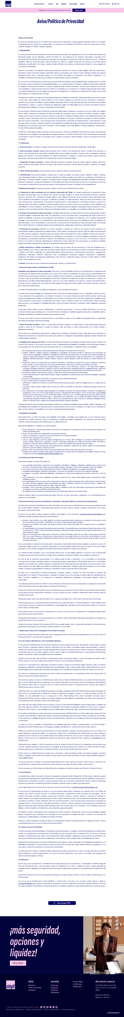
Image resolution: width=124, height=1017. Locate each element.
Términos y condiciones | (15, 1009)
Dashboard (55, 992)
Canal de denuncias (68, 1009)
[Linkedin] (56, 1007)
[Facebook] (44, 1007)
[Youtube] (47, 1007)
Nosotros (32, 985)
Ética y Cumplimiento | (52, 1009)
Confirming (77, 984)
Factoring (54, 985)
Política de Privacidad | (34, 1009)
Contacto (31, 990)
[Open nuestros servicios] (44, 4)
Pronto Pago (78, 981)
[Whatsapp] (50, 1007)
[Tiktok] (41, 1007)
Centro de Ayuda (34, 987)
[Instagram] (53, 1007)
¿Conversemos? (113, 1013)
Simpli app (77, 986)
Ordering (54, 990)
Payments (54, 987)
